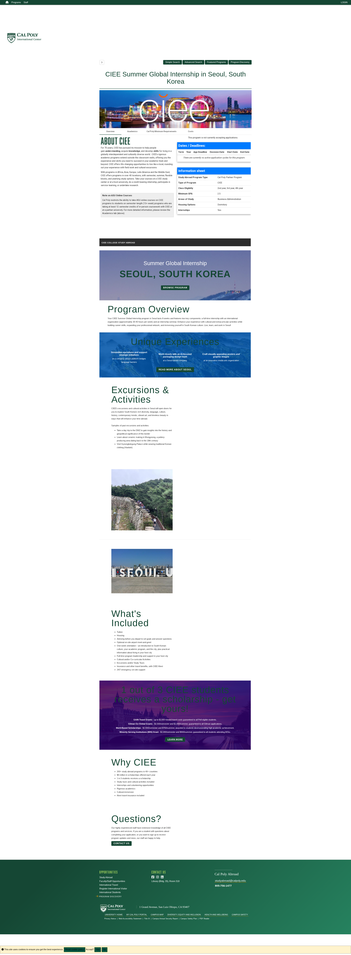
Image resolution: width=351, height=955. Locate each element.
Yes (98, 949)
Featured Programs (216, 62)
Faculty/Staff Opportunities (112, 881)
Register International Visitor (113, 888)
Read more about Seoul (175, 369)
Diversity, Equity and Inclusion (184, 914)
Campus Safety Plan (188, 919)
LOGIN (344, 2)
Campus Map (157, 914)
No (104, 949)
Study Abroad (106, 877)
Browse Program (175, 287)
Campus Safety (240, 914)
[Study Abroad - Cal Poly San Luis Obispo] (179, 38)
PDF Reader (204, 919)
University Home (114, 914)
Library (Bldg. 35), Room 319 (165, 881)
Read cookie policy (74, 949)
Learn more (175, 739)
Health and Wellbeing (216, 914)
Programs (16, 2)
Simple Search (172, 62)
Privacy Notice (110, 919)
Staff (26, 2)
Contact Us (121, 843)
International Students (110, 892)
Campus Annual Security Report (165, 919)
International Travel (108, 885)
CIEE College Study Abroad (118, 243)
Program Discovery (240, 62)
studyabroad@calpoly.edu (230, 880)
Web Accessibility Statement (130, 919)
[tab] (110, 131)
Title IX (147, 919)
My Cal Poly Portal (136, 914)
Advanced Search (193, 62)
